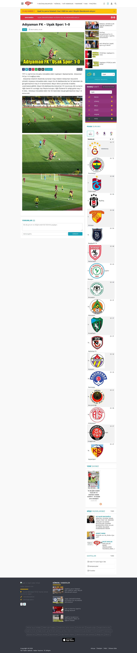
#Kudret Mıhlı (80, 627)
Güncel (58, 3)
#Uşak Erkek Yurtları (104, 627)
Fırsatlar (92, 570)
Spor (24, 29)
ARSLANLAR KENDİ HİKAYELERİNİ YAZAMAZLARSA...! (108, 546)
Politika (93, 3)
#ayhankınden (53, 634)
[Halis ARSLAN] (94, 543)
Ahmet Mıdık (100, 533)
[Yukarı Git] (131, 648)
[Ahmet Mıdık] (91, 535)
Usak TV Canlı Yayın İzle (97, 561)
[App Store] (68, 640)
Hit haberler (68, 3)
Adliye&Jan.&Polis (45, 3)
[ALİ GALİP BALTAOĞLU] (91, 519)
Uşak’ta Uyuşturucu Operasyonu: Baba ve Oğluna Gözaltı (72, 618)
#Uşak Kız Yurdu (30, 631)
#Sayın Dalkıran (68, 631)
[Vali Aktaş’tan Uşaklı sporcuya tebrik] (92, 44)
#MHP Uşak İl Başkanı (49, 627)
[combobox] (108, 74)
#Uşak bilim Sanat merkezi (66, 627)
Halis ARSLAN (107, 541)
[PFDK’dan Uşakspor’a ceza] (92, 54)
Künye (93, 648)
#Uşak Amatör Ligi (43, 631)
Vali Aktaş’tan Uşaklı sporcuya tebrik (106, 44)
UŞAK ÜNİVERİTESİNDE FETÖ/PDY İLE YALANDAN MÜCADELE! (73, 600)
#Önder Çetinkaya (56, 631)
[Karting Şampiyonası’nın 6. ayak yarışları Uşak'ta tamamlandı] (92, 35)
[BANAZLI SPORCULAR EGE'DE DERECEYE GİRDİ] (92, 25)
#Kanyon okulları (42, 634)
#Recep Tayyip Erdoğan (34, 627)
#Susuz (107, 634)
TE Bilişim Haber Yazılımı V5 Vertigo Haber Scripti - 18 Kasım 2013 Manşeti (93, 494)
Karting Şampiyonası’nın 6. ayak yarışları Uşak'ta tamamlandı (106, 35)
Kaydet (49, 69)
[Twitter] (24, 604)
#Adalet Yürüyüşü (80, 631)
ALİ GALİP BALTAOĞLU (103, 516)
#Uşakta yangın (91, 627)
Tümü (112, 511)
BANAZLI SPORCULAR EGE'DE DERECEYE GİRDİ (106, 25)
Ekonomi (79, 3)
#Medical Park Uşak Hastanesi (85, 634)
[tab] (90, 133)
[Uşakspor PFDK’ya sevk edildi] (92, 63)
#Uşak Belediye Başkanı (67, 634)
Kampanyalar (93, 566)
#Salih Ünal (91, 631)
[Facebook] (21, 604)
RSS (105, 648)
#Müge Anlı (100, 634)
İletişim (99, 648)
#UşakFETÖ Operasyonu (104, 631)
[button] (22, 4)
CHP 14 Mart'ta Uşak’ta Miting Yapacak (51, 17)
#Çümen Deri (31, 634)
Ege (86, 3)
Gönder (75, 234)
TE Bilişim (47, 650)
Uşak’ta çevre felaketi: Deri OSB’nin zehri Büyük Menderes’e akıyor (66, 11)
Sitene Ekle (113, 648)
